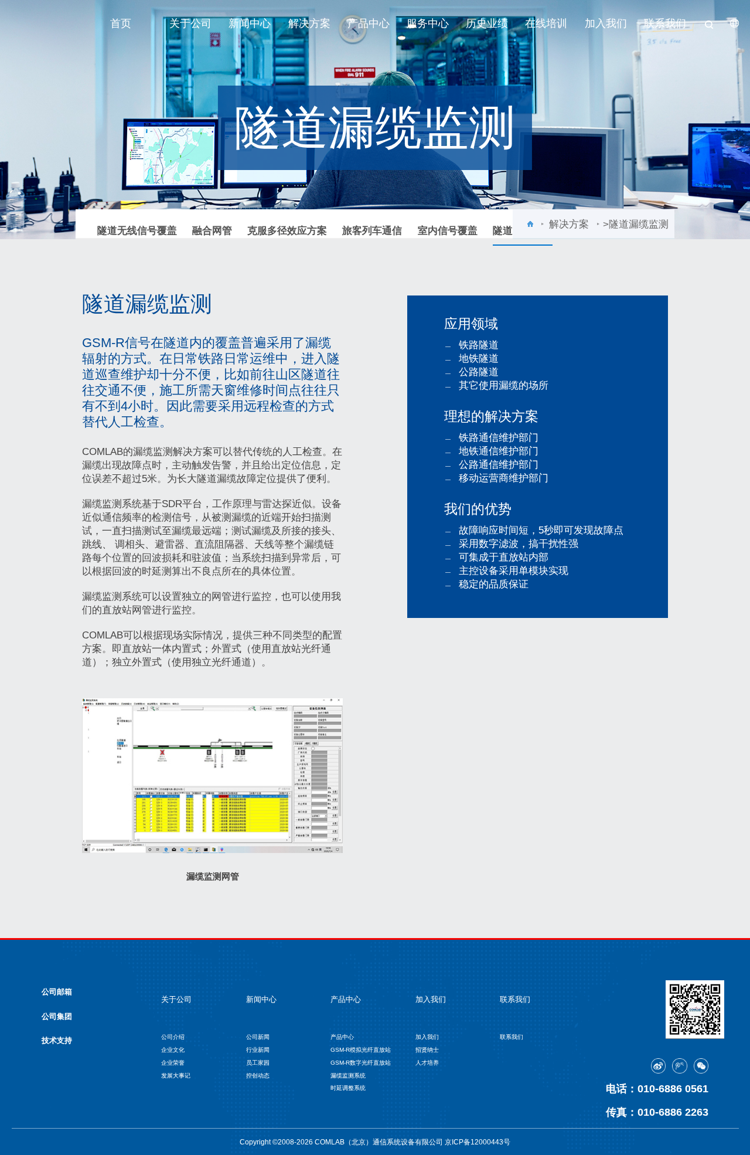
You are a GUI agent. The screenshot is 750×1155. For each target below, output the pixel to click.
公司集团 (57, 1016)
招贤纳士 (427, 1050)
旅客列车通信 (372, 230)
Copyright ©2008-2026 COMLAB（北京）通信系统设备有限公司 (342, 1142)
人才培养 (427, 1062)
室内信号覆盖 (448, 230)
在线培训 (546, 23)
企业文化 (173, 1050)
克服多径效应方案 (287, 230)
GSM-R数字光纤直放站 (360, 1062)
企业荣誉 (173, 1062)
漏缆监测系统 (348, 1075)
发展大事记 (175, 1075)
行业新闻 (258, 1050)
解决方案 (309, 23)
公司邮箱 (57, 991)
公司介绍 (173, 1037)
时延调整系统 (348, 1088)
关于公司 (190, 23)
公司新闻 (258, 1037)
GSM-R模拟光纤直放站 (360, 1050)
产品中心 (368, 23)
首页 (120, 23)
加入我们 (606, 23)
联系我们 (665, 23)
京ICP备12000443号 (477, 1142)
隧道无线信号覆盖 (137, 230)
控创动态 (258, 1075)
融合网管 (212, 230)
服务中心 (428, 23)
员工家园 (258, 1062)
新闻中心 (250, 23)
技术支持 (57, 1040)
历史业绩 (487, 23)
